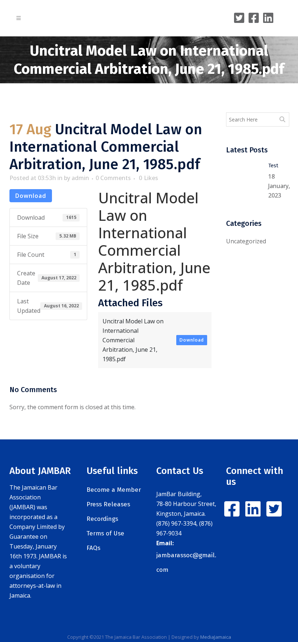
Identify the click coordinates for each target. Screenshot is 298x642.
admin (80, 178)
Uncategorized (246, 241)
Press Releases (108, 504)
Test (273, 165)
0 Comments (113, 178)
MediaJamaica (215, 637)
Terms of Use (105, 533)
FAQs (93, 548)
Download (30, 196)
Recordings (102, 519)
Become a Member (113, 490)
